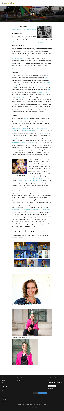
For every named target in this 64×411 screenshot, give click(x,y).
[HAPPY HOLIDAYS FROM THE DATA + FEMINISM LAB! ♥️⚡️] (37, 381)
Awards (3, 384)
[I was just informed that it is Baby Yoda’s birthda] (45, 385)
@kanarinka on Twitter (30, 404)
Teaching (4, 397)
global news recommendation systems (30, 84)
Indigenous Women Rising (25, 182)
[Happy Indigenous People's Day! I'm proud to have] (41, 390)
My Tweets (19, 380)
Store (3, 401)
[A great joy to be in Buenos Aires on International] (34, 390)
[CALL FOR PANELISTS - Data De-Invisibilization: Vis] (41, 388)
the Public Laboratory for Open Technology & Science (30, 180)
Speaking (4, 399)
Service (3, 388)
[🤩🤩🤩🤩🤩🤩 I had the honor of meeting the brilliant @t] (34, 388)
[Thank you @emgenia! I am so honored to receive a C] (45, 388)
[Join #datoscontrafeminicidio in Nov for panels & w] (37, 385)
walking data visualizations (32, 85)
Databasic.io (38, 87)
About (3, 380)
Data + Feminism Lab (18, 121)
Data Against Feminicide (41, 92)
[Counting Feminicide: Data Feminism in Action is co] (34, 383)
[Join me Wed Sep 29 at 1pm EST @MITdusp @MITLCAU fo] (45, 390)
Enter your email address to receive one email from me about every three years (55, 382)
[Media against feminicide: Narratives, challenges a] (34, 381)
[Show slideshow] (32, 268)
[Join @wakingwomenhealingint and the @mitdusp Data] (37, 383)
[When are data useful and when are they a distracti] (45, 381)
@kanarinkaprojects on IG (41, 404)
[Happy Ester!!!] (37, 388)
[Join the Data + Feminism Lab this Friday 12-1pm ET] (41, 381)
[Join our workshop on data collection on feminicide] (41, 383)
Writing (3, 395)
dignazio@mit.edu (21, 404)
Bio (2, 382)
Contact (4, 390)
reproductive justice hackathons (38, 126)
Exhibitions (4, 386)
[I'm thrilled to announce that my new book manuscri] (34, 385)
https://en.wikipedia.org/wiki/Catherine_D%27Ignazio (24, 29)
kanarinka (26, 118)
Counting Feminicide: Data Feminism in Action (22, 142)
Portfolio (4, 393)
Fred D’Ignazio (40, 42)
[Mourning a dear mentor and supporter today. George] (45, 383)
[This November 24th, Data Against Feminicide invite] (37, 390)
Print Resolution (28, 304)
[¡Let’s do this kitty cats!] (41, 385)
